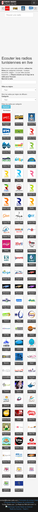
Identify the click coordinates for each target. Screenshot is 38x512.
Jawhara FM (32, 124)
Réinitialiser (7, 110)
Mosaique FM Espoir (31, 462)
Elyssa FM (6, 461)
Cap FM (31, 166)
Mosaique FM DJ (31, 294)
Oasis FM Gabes (6, 223)
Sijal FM (31, 433)
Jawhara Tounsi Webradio (6, 492)
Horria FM (31, 405)
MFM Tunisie (31, 237)
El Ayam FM (19, 405)
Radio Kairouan (19, 336)
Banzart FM (19, 363)
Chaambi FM (6, 350)
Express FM (6, 152)
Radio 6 (31, 264)
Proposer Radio (10, 502)
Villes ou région (7, 86)
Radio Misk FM (19, 223)
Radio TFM (19, 447)
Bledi (31, 363)
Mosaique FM (6, 125)
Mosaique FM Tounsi (31, 279)
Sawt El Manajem (6, 406)
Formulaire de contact (26, 500)
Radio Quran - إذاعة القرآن (19, 196)
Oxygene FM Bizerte (19, 279)
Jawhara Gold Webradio (19, 478)
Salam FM (31, 391)
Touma (6, 391)
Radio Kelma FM (6, 251)
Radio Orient (31, 321)
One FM (19, 433)
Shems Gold (6, 419)
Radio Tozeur (31, 350)
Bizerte (6, 363)
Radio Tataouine (31, 209)
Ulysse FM (6, 236)
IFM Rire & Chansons (19, 462)
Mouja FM (6, 278)
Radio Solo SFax (6, 308)
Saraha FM (19, 307)
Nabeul (6, 321)
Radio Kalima (6, 265)
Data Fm (32, 419)
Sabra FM (6, 166)
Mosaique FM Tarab (6, 294)
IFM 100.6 (6, 138)
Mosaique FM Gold (19, 294)
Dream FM (31, 307)
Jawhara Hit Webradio (6, 477)
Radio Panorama (6, 195)
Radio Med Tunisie (31, 223)
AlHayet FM (19, 490)
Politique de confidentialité (25, 502)
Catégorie (5, 96)
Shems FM (19, 124)
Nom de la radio (7, 79)
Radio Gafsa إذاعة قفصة (6, 209)
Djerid (32, 335)
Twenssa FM (32, 378)
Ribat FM (19, 250)
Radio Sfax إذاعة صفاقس (31, 154)
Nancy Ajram (19, 392)
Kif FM (6, 335)
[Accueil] (9, 3)
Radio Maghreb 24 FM (19, 421)
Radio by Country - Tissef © (19, 509)
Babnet (19, 377)
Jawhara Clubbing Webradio (31, 478)
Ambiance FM (19, 237)
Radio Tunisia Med (6, 448)
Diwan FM (19, 166)
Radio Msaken (19, 322)
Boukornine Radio (6, 434)
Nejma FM (31, 250)
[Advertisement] (19, 37)
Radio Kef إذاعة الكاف (31, 195)
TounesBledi (6, 377)
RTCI (31, 180)
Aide (36, 500)
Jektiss (19, 349)
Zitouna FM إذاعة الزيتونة (19, 139)
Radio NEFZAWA (31, 448)
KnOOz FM (19, 152)
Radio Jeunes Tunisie (6, 182)
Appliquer (6, 107)
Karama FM (19, 264)
